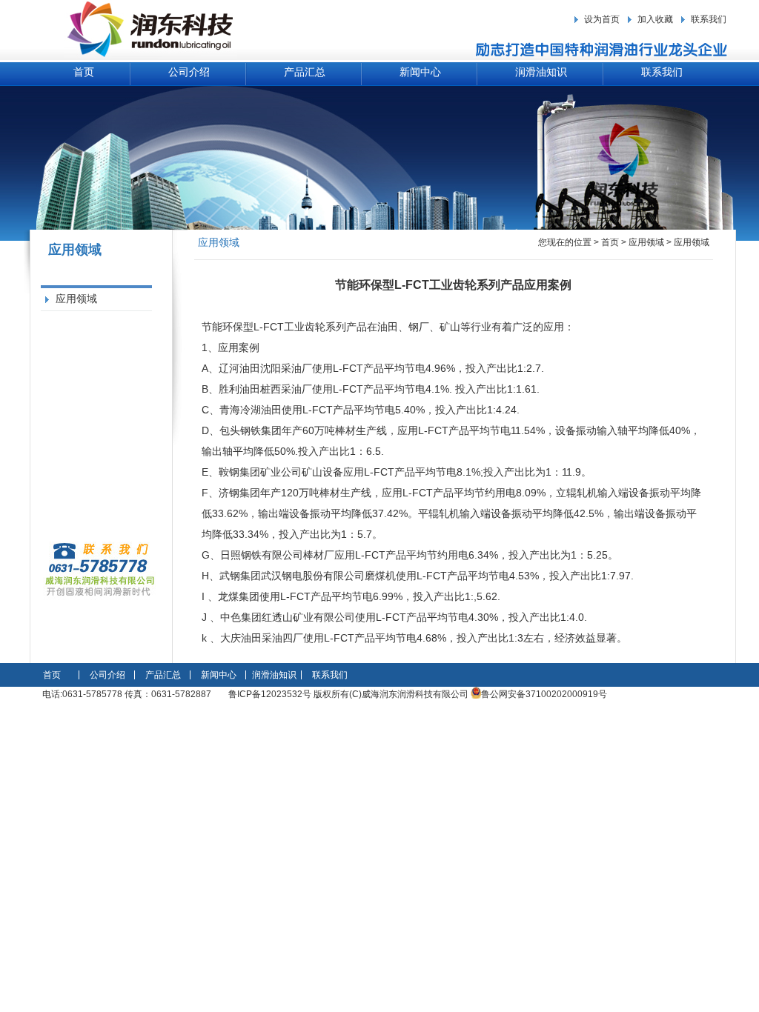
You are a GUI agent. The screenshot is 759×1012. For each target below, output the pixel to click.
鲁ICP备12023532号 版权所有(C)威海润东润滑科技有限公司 (349, 694)
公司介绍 (189, 72)
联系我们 (708, 19)
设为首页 (602, 19)
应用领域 (76, 298)
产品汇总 (304, 72)
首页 (83, 72)
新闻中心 (420, 72)
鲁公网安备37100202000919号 (544, 694)
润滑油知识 (541, 72)
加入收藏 (655, 19)
